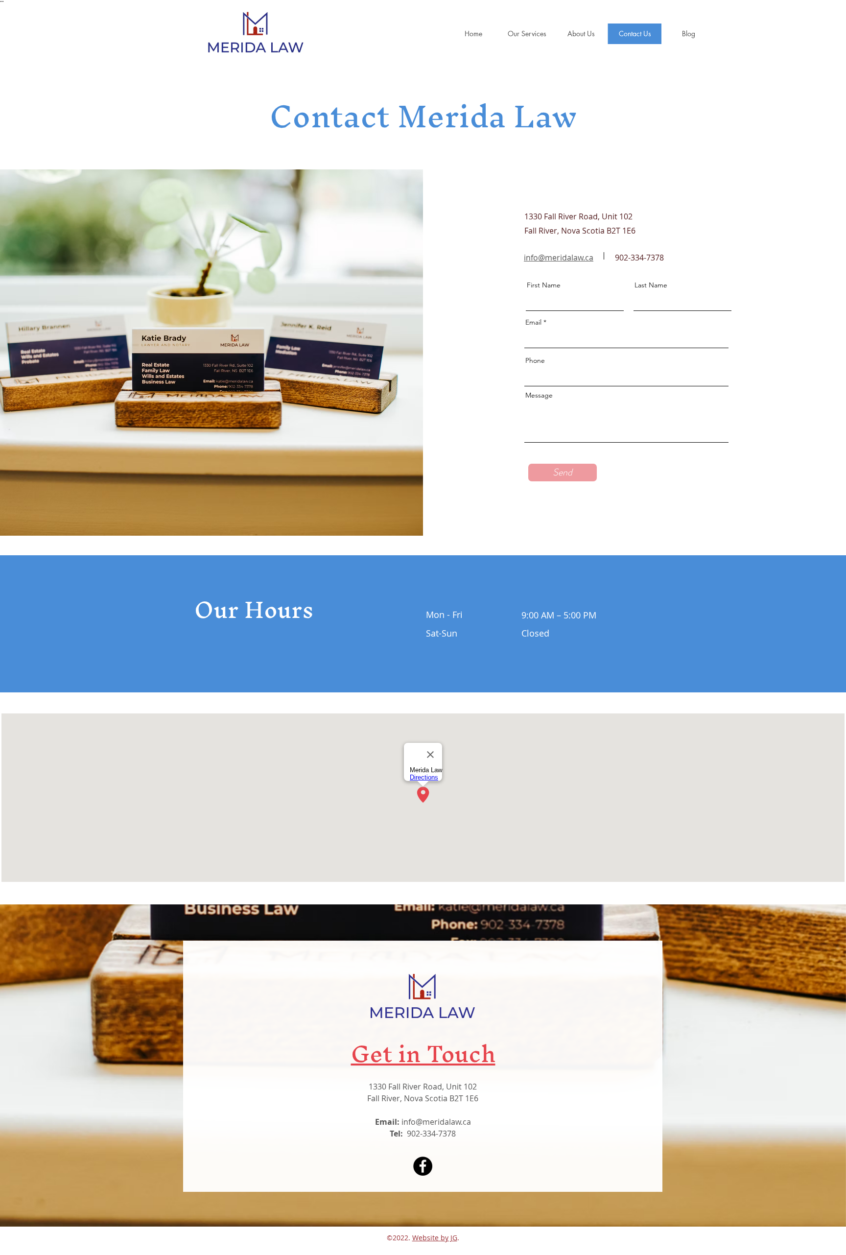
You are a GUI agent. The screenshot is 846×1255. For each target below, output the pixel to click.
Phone (535, 360)
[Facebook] (422, 1166)
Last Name (650, 285)
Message (539, 395)
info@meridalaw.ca (558, 257)
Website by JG (434, 1237)
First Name (544, 285)
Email (533, 322)
